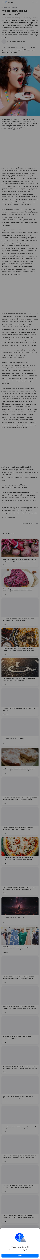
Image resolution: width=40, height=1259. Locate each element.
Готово (20, 1255)
